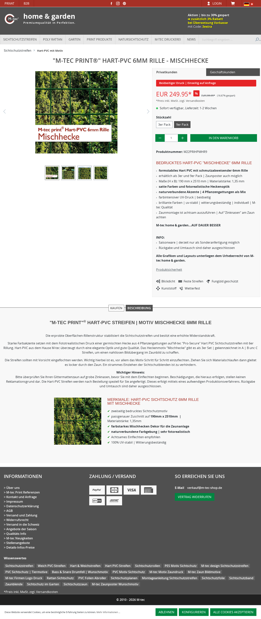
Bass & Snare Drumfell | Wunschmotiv (80, 572)
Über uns (13, 488)
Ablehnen (166, 612)
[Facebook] (111, 3)
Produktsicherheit (169, 269)
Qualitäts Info (16, 534)
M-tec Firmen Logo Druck (23, 578)
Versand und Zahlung (21, 515)
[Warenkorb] (234, 3)
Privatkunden (166, 72)
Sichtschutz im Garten (43, 584)
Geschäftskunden (222, 72)
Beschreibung (139, 308)
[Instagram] (118, 3)
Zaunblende (14, 584)
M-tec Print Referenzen (23, 492)
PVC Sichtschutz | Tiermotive (26, 572)
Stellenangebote (18, 543)
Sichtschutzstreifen (19, 566)
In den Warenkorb (223, 138)
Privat (9, 3)
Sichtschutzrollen (147, 566)
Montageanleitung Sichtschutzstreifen (169, 578)
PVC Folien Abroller (92, 578)
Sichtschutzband (241, 578)
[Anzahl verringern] (160, 138)
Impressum (14, 501)
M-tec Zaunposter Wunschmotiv (115, 584)
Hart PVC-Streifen (117, 566)
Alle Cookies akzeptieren (233, 612)
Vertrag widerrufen (194, 497)
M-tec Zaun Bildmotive (204, 572)
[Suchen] (257, 39)
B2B (26, 3)
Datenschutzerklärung (22, 506)
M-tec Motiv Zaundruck (166, 572)
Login (217, 3)
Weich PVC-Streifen (52, 566)
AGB (9, 511)
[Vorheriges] (4, 112)
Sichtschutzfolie (213, 578)
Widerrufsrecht (17, 520)
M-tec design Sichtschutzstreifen (224, 566)
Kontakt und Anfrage (21, 497)
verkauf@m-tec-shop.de (204, 488)
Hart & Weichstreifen (85, 566)
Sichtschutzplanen (124, 578)
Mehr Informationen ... (108, 612)
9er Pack (182, 124)
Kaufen (116, 308)
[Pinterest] (124, 3)
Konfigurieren (194, 612)
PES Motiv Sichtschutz (181, 566)
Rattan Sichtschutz (60, 578)
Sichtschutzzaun (75, 584)
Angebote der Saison (21, 529)
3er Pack (164, 124)
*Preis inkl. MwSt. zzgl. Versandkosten (180, 101)
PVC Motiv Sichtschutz (129, 572)
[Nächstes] (148, 112)
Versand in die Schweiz (22, 524)
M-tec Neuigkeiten (19, 538)
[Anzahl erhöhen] (182, 138)
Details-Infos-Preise (20, 547)
